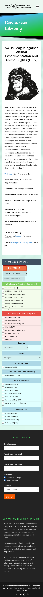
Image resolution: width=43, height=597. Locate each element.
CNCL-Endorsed (12, 376)
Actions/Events (12, 384)
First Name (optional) (13, 454)
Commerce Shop (13, 400)
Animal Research (13, 321)
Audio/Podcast (11, 391)
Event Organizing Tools (15, 403)
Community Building (14, 297)
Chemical (10, 327)
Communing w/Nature (15, 294)
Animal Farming (12, 317)
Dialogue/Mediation (14, 307)
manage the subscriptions (22, 242)
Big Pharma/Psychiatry (14, 324)
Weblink (8, 174)
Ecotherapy (10, 310)
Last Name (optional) (13, 464)
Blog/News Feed (13, 394)
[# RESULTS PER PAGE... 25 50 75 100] (14, 273)
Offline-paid (11, 417)
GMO (8, 340)
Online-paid (11, 423)
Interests (8, 474)
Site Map (25, 591)
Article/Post (11, 387)
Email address (10, 444)
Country (7, 485)
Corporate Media (12, 333)
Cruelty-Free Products (14, 304)
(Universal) (11, 367)
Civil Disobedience (13, 291)
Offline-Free (11, 413)
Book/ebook (11, 397)
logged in (19, 236)
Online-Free (12, 420)
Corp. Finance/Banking (15, 330)
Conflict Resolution (14, 301)
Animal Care (11, 288)
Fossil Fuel (11, 337)
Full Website (12, 406)
